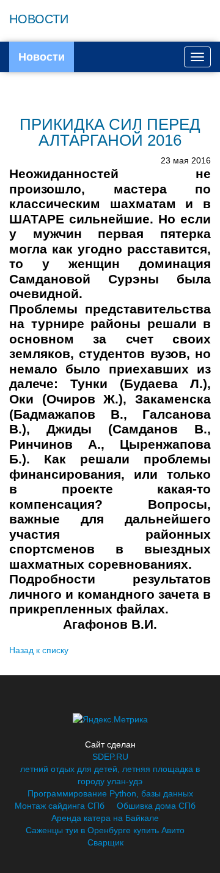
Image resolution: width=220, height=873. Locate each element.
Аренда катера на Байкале (105, 818)
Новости (41, 57)
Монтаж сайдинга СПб (60, 806)
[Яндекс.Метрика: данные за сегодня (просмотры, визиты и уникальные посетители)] (110, 719)
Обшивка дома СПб (156, 806)
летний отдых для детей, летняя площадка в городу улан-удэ (110, 775)
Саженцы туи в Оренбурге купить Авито (105, 830)
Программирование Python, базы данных (110, 793)
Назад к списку (38, 650)
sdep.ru (110, 757)
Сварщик (105, 842)
